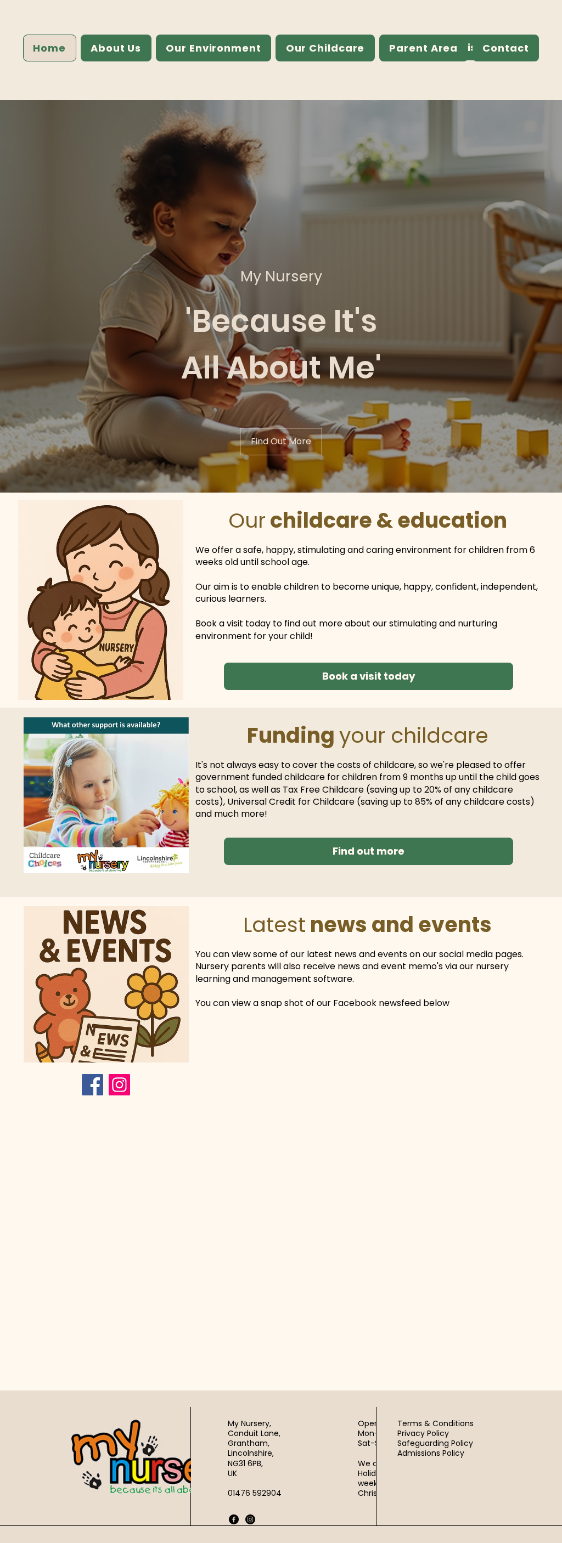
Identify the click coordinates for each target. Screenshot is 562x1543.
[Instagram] (119, 1084)
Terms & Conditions (435, 1423)
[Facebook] (92, 1084)
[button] (116, 48)
